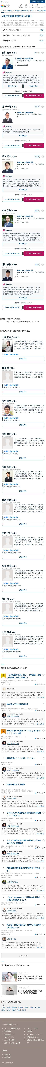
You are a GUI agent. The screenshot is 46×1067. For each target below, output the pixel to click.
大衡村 (19, 58)
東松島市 (20, 1007)
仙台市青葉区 (14, 354)
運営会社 (7, 1054)
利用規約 (30, 1031)
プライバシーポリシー (34, 1034)
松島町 (32, 1007)
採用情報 (7, 1057)
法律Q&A (7, 1031)
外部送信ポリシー (33, 1037)
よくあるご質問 (9, 1040)
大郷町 (14, 1010)
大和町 (8, 1010)
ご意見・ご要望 (32, 1028)
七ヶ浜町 (37, 1007)
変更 (41, 30)
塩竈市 (8, 1007)
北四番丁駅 (8, 387)
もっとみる (23, 956)
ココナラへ (5, 2)
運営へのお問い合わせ (12, 1043)
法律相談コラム (9, 1034)
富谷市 (27, 1007)
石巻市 (3, 1007)
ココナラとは (9, 1037)
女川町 (24, 1010)
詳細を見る (23, 359)
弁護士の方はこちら (37, 1)
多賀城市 (14, 1007)
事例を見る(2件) (13, 86)
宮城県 (6, 354)
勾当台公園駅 (8, 486)
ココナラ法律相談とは (12, 1028)
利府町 (3, 1010)
